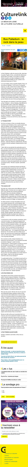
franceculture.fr (12, 342)
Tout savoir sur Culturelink (10, 453)
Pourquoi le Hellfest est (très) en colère (11, 379)
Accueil (3, 45)
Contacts (6, 455)
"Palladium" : (8, 115)
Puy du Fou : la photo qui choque (9, 376)
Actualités (9, 45)
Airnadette (17, 201)
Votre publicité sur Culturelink (11, 457)
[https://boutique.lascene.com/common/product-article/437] (14, 411)
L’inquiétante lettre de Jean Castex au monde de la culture (14, 372)
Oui (3, 390)
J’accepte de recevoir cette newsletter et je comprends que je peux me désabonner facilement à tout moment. (13, 434)
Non (3, 392)
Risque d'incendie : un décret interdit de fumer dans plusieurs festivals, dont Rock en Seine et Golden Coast (13, 353)
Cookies (6, 463)
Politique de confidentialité (10, 461)
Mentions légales (8, 459)
